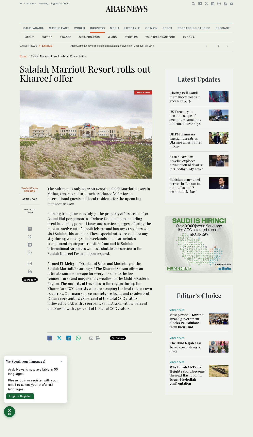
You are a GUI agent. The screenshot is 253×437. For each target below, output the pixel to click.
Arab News (30, 3)
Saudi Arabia (33, 28)
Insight (29, 37)
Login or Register (20, 396)
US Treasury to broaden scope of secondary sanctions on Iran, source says (185, 117)
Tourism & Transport (160, 37)
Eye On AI (189, 37)
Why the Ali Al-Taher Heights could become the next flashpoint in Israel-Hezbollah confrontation (187, 375)
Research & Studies (193, 28)
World (79, 28)
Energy (47, 37)
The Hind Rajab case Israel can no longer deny (186, 347)
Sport (167, 28)
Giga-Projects (89, 37)
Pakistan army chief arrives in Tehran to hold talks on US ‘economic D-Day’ (185, 185)
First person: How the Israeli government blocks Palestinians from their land (186, 321)
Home (23, 56)
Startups (131, 37)
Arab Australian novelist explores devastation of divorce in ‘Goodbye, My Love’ (112, 45)
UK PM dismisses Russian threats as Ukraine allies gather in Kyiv (186, 140)
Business (97, 28)
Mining (112, 37)
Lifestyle (132, 28)
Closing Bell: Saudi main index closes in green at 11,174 (185, 97)
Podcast (222, 28)
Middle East (59, 28)
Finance (65, 37)
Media (114, 28)
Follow (31, 279)
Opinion (151, 28)
